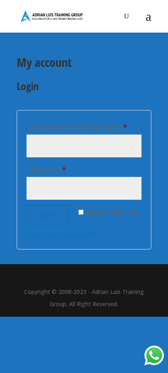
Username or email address (77, 127)
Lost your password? (61, 235)
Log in (47, 214)
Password (46, 169)
